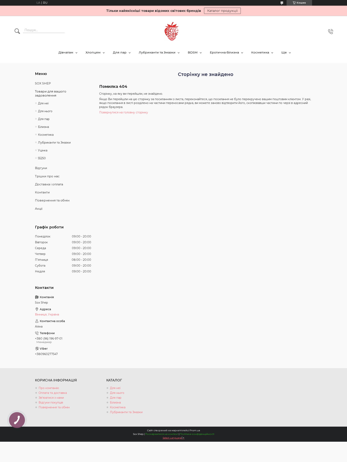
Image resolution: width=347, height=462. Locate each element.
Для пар (120, 52)
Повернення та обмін (52, 200)
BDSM (193, 52)
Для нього (45, 111)
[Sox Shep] (172, 31)
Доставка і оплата (49, 184)
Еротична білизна (224, 52)
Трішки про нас (47, 176)
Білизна (43, 127)
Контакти (42, 192)
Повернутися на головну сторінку (123, 112)
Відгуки (41, 168)
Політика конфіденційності (197, 433)
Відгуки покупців (51, 402)
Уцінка (42, 150)
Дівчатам (65, 52)
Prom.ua (195, 430)
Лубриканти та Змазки (157, 52)
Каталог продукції (222, 11)
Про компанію (49, 388)
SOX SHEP (43, 83)
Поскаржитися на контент (161, 433)
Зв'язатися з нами (51, 397)
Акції (38, 208)
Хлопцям (93, 52)
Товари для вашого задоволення (50, 93)
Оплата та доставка (53, 393)
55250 (42, 158)
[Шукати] (17, 31)
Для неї (43, 103)
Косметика (260, 52)
